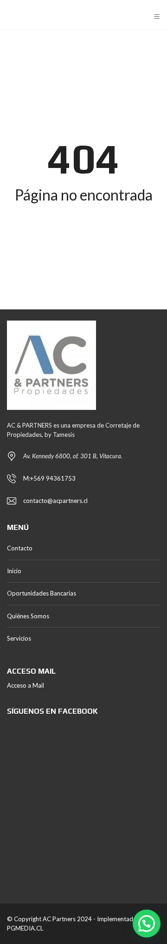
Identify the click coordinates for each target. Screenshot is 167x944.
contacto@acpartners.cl (55, 500)
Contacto (19, 548)
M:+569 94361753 (49, 478)
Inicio (14, 571)
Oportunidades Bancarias (41, 593)
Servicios (19, 638)
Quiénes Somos (28, 616)
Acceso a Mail (25, 685)
